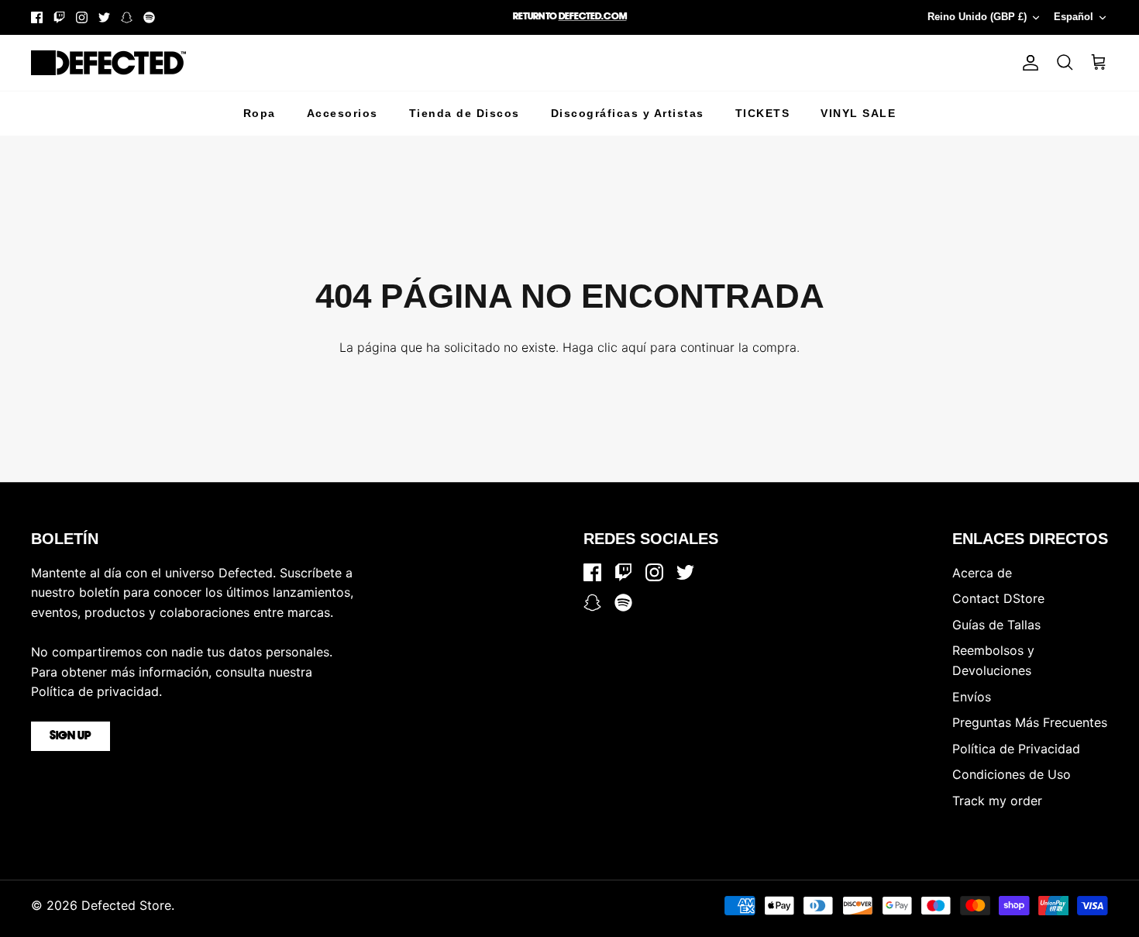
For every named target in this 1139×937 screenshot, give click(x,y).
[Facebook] (37, 17)
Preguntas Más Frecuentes (1029, 722)
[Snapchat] (126, 17)
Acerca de (982, 572)
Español (1073, 16)
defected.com (593, 16)
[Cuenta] (1027, 62)
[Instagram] (82, 17)
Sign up (70, 736)
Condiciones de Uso (1011, 774)
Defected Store (126, 905)
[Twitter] (104, 17)
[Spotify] (149, 17)
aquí (633, 347)
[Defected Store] (108, 62)
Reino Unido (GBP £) (977, 16)
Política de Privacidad (1016, 748)
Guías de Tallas (996, 624)
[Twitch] (59, 17)
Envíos (971, 696)
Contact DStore (998, 598)
